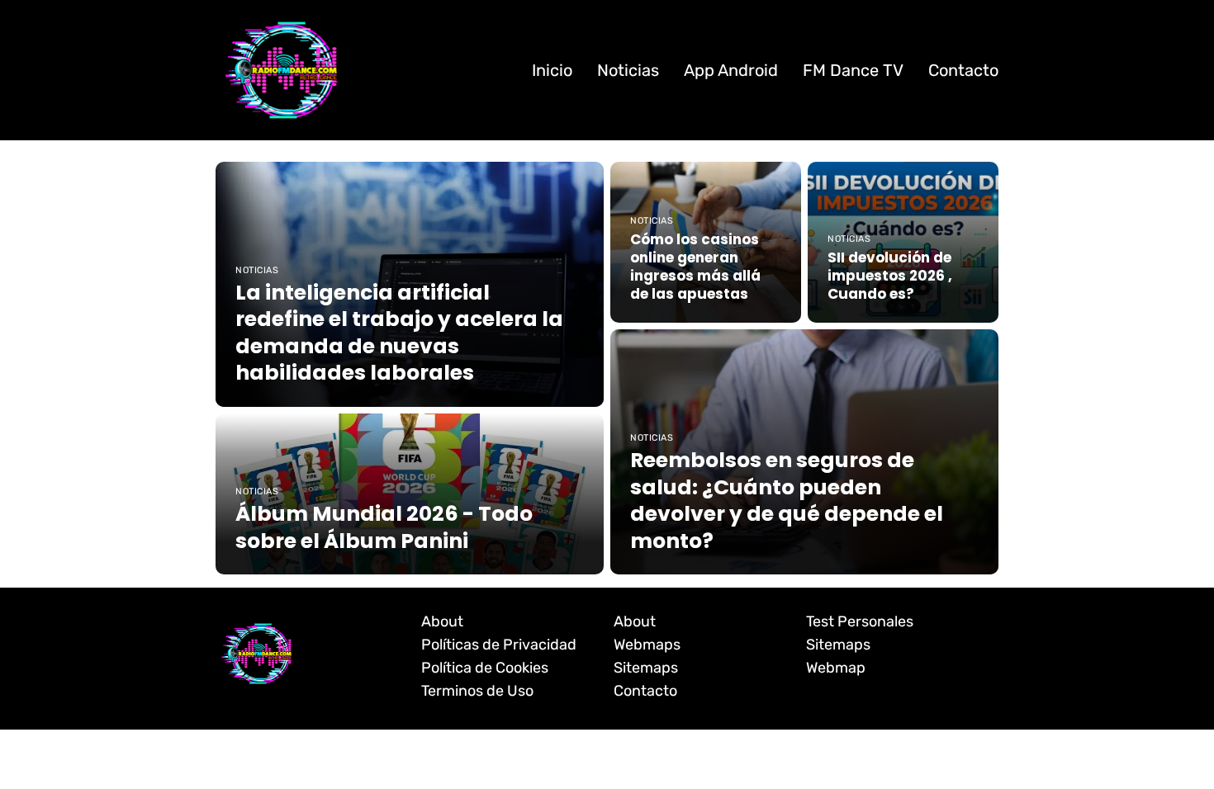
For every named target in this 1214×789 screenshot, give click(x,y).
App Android (731, 70)
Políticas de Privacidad (498, 644)
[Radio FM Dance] (282, 70)
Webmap (835, 668)
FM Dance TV (853, 70)
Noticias (628, 70)
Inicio (552, 70)
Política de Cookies (484, 668)
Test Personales (859, 621)
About (442, 621)
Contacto (963, 70)
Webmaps (647, 644)
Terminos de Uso (477, 691)
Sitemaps (646, 668)
